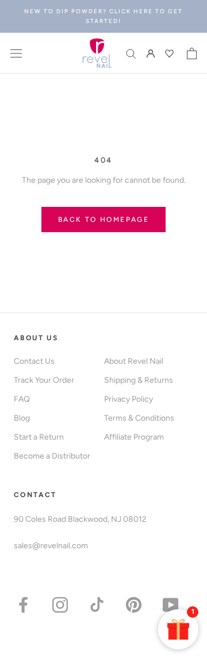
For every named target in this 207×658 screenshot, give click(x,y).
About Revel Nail (133, 361)
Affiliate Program (134, 437)
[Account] (151, 53)
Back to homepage (103, 220)
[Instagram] (60, 604)
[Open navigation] (16, 53)
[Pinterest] (134, 604)
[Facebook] (23, 604)
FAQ (22, 399)
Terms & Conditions (139, 418)
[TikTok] (97, 604)
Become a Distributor (52, 456)
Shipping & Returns (138, 380)
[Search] (131, 53)
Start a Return (39, 437)
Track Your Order (44, 380)
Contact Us (34, 361)
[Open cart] (192, 53)
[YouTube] (170, 604)
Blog (22, 418)
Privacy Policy (128, 399)
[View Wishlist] (171, 53)
